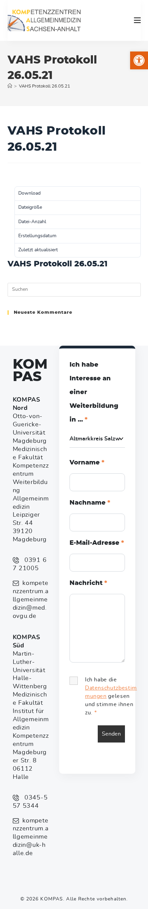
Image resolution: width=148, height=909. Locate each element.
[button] (139, 60)
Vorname (87, 463)
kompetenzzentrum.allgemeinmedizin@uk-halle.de (31, 837)
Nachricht (88, 583)
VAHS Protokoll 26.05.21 (44, 86)
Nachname (90, 503)
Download (18, 174)
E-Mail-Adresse (97, 543)
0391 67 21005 (30, 564)
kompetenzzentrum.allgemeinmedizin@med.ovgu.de (31, 599)
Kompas (30, 371)
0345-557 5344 (30, 802)
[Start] (10, 86)
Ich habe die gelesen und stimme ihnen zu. (111, 696)
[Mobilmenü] (137, 20)
